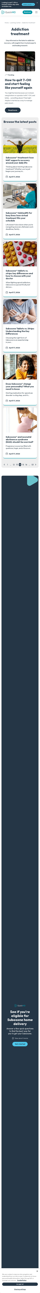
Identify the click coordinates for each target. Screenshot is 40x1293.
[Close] (37, 1271)
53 (32, 464)
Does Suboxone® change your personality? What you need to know (20, 386)
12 (14, 464)
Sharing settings (20, 1289)
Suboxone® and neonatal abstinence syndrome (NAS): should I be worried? (19, 439)
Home (7, 23)
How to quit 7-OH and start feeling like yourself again (18, 84)
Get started (20, 1044)
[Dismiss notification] (37, 2)
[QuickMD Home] (8, 12)
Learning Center (15, 23)
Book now (27, 12)
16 (26, 464)
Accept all (19, 1284)
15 (23, 464)
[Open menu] (36, 12)
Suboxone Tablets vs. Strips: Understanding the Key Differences (20, 331)
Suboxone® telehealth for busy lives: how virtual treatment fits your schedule (19, 217)
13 (17, 464)
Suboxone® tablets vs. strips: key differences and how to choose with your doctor (19, 274)
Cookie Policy (21, 1280)
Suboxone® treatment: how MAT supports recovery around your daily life (20, 160)
